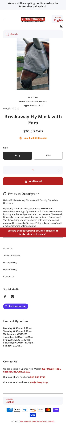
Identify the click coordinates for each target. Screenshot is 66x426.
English (58, 20)
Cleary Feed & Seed (28, 421)
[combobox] (33, 34)
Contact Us (8, 276)
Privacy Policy (10, 262)
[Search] (6, 34)
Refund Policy (10, 269)
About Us (7, 248)
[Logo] (33, 19)
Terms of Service (11, 255)
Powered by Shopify (45, 421)
